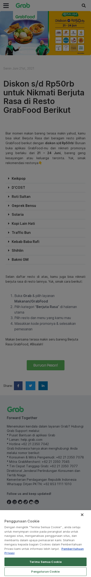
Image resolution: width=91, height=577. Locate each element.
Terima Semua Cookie (45, 562)
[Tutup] (82, 514)
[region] (45, 543)
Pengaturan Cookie (45, 571)
